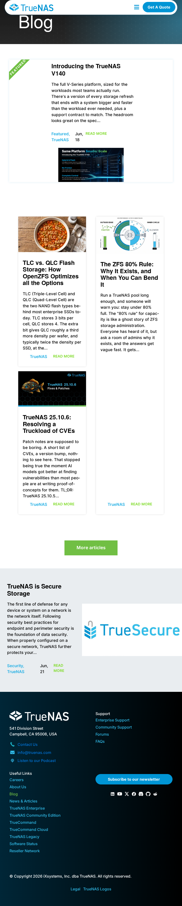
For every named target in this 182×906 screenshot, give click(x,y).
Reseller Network (24, 851)
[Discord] (141, 794)
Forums (102, 735)
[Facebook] (134, 794)
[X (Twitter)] (126, 794)
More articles (91, 547)
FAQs (100, 742)
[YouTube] (119, 794)
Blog (13, 794)
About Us (17, 787)
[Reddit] (155, 794)
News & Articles (23, 801)
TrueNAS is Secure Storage (34, 590)
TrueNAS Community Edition (35, 816)
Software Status (23, 844)
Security (15, 665)
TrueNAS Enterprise (27, 808)
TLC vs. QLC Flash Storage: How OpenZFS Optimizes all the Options (51, 272)
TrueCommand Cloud (28, 830)
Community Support (114, 727)
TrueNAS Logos (97, 889)
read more (96, 133)
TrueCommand (22, 823)
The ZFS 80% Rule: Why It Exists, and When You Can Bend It (129, 274)
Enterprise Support (112, 720)
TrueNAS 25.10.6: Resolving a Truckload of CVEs (49, 424)
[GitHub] (148, 794)
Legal (75, 889)
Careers (16, 780)
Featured (60, 133)
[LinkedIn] (112, 794)
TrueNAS (38, 356)
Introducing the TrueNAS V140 (86, 69)
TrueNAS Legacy (24, 837)
